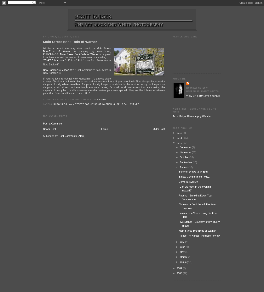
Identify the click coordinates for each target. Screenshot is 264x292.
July (182, 241)
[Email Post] (106, 99)
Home (104, 129)
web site (75, 81)
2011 (180, 137)
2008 (180, 273)
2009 (180, 268)
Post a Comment (52, 123)
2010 (180, 142)
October (184, 157)
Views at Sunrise (188, 181)
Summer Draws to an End (193, 171)
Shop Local (120, 104)
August (184, 167)
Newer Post (49, 129)
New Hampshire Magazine (57, 70)
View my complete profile (203, 96)
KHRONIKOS (50, 54)
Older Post (159, 129)
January (184, 262)
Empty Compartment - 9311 (194, 176)
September (186, 162)
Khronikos (60, 104)
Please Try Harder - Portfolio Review (199, 235)
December (186, 147)
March (183, 257)
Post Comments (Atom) (72, 136)
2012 (180, 132)
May (182, 252)
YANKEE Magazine (54, 60)
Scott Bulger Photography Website (192, 116)
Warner (134, 104)
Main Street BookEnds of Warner (70, 42)
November (186, 152)
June (183, 246)
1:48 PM (101, 99)
